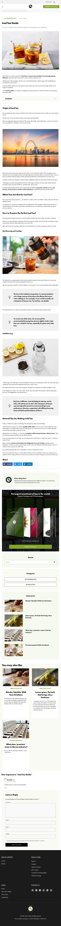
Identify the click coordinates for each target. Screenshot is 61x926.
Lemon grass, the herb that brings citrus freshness (45, 695)
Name (7, 820)
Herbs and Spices (16, 688)
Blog (6, 11)
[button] (56, 2)
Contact (3, 861)
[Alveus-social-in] (36, 890)
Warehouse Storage (36, 876)
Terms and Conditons (6, 891)
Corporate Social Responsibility (38, 873)
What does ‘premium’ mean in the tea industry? (16, 745)
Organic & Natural (35, 867)
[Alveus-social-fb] (40, 890)
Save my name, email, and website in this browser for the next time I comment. (26, 841)
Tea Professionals (13, 11)
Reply (5, 788)
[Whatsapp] (43, 890)
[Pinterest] (47, 890)
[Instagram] (32, 890)
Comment (8, 802)
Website (7, 834)
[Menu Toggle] (2, 7)
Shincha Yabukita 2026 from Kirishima (38, 601)
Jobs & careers (34, 870)
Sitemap (3, 864)
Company (33, 864)
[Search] (54, 562)
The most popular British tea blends (37, 645)
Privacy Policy (4, 894)
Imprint (3, 889)
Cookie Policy (4, 897)
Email (7, 827)
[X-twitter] (51, 890)
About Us (33, 861)
